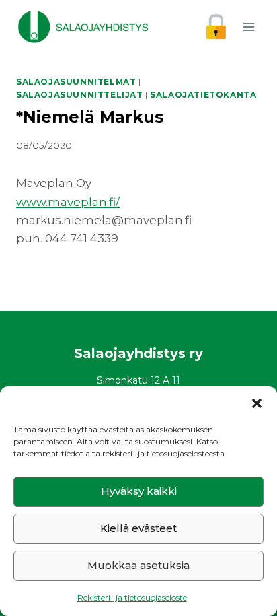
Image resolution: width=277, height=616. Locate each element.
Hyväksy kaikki (139, 491)
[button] (257, 403)
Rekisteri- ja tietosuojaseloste (132, 597)
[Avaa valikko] (248, 26)
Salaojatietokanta (203, 95)
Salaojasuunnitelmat (76, 82)
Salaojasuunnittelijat (79, 95)
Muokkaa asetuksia (138, 565)
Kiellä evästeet (138, 528)
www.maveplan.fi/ (68, 202)
